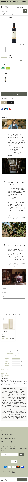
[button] (4, 57)
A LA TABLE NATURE (6, 332)
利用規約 (14, 472)
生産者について (5, 288)
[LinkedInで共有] (7, 109)
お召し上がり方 (5, 297)
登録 (21, 454)
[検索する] (25, 11)
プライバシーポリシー (19, 471)
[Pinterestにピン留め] (10, 109)
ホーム (2, 17)
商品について (5, 117)
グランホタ (3, 64)
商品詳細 (4, 292)
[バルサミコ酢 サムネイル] (3, 49)
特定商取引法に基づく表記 (7, 471)
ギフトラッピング (6, 331)
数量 (2, 86)
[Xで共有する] (5, 109)
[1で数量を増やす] (13, 89)
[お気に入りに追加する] (3, 318)
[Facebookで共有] (2, 109)
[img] (4, 373)
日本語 (13, 461)
